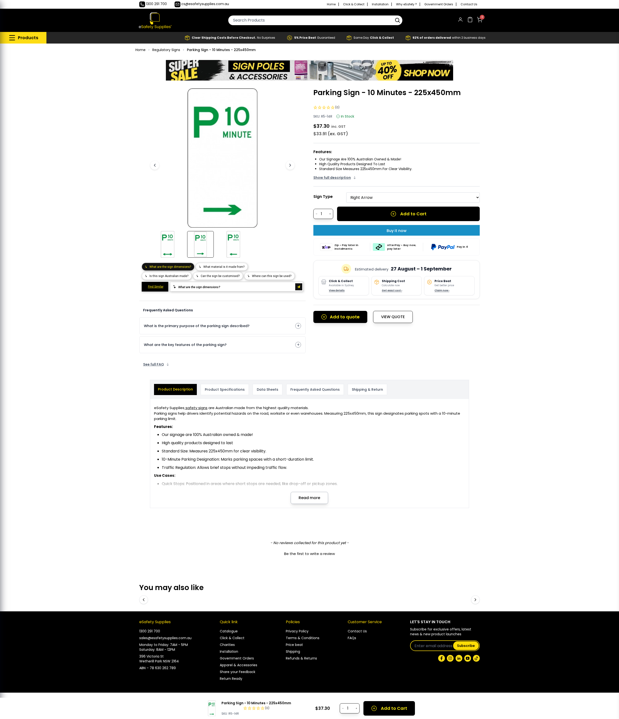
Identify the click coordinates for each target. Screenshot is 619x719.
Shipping (293, 651)
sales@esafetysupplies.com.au (165, 638)
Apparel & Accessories (238, 665)
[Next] (290, 165)
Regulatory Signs (166, 49)
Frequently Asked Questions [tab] (315, 389)
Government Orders (438, 4)
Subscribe (466, 645)
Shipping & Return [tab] (367, 389)
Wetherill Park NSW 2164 (159, 661)
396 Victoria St (151, 656)
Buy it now (396, 230)
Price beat (294, 644)
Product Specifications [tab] (225, 389)
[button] (397, 20)
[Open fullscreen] (284, 95)
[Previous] (154, 165)
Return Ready (231, 678)
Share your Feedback (237, 671)
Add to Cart (413, 214)
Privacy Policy (297, 631)
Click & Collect (353, 4)
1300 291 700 (149, 631)
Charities (227, 644)
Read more (309, 498)
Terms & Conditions (302, 638)
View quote (393, 317)
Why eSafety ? (406, 4)
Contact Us (469, 4)
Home (331, 4)
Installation (380, 4)
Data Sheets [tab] (267, 389)
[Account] (460, 20)
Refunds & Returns (301, 658)
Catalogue (229, 631)
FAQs (352, 638)
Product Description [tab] (175, 389)
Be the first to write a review (309, 553)
